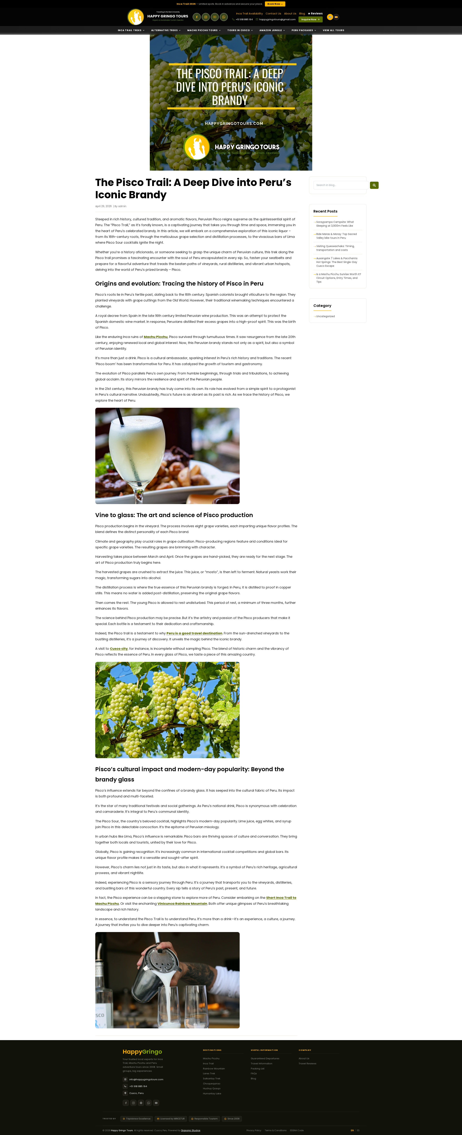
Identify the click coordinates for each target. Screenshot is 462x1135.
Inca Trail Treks (129, 30)
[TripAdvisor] (141, 1103)
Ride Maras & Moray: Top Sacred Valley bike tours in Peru (336, 236)
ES (358, 1130)
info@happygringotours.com (146, 1079)
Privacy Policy (254, 1130)
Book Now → (275, 3)
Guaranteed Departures (265, 1058)
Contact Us (273, 13)
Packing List (257, 1068)
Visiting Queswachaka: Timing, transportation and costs (335, 248)
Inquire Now (308, 19)
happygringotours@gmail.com (277, 19)
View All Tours (333, 30)
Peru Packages (302, 30)
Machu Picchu (211, 1058)
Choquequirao (211, 1083)
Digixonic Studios (190, 1130)
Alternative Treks (164, 30)
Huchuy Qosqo (212, 1088)
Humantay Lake (212, 1093)
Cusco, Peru (136, 1093)
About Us (290, 13)
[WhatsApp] (224, 17)
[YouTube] (215, 17)
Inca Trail (208, 1063)
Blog (302, 13)
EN (352, 1130)
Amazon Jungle (271, 30)
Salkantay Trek (211, 1078)
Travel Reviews (307, 1063)
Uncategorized (325, 316)
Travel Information (261, 1063)
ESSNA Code (297, 1130)
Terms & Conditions (276, 1130)
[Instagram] (206, 17)
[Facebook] (197, 17)
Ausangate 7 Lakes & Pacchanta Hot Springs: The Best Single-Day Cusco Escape (336, 262)
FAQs (254, 1073)
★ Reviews (315, 13)
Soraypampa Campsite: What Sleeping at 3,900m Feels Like (335, 224)
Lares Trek (209, 1073)
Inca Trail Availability (249, 13)
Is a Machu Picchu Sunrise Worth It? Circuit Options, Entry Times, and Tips (338, 278)
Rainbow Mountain (214, 1068)
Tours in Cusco (238, 30)
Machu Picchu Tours (202, 30)
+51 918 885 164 (244, 19)
